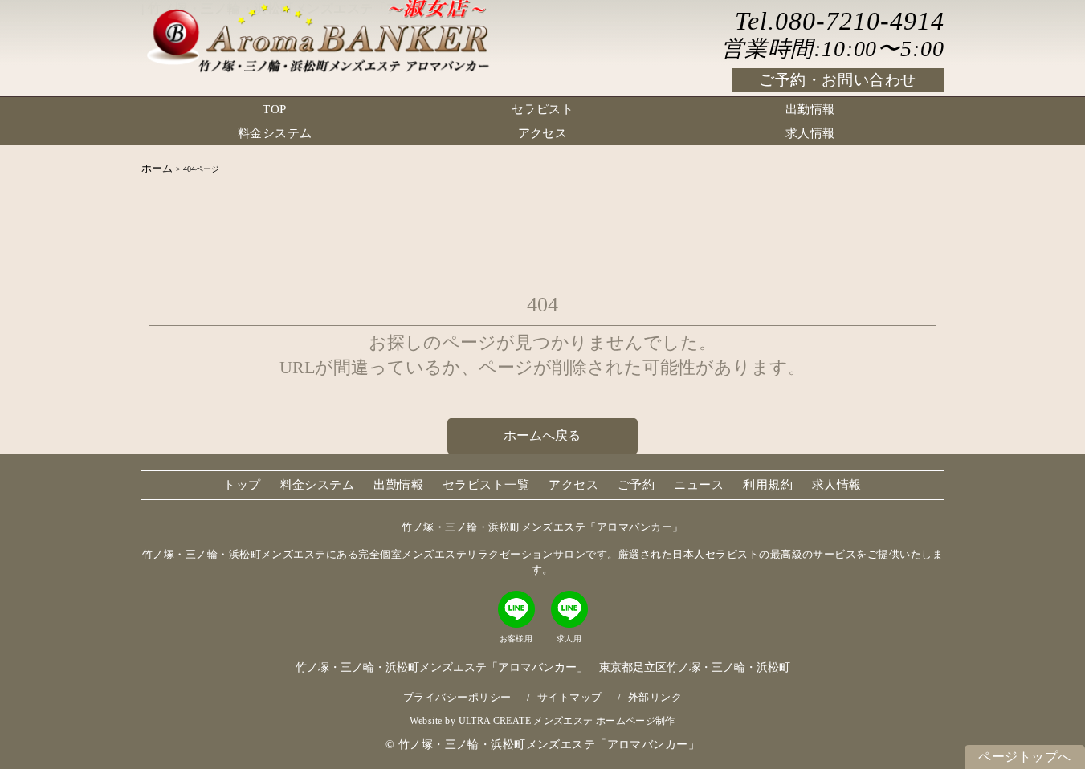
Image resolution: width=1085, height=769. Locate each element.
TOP (274, 109)
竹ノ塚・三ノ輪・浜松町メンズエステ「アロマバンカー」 (549, 744)
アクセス (543, 133)
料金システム (275, 133)
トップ (241, 485)
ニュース (699, 485)
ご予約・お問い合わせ (837, 79)
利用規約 (768, 485)
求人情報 (810, 133)
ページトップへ (1024, 756)
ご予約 (636, 485)
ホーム (157, 168)
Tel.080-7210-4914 (839, 20)
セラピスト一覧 (486, 485)
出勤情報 (810, 109)
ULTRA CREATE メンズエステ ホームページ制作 (567, 720)
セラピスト (542, 109)
